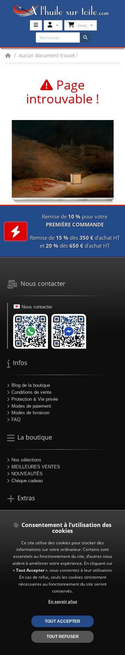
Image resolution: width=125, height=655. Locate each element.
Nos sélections (26, 459)
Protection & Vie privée (34, 399)
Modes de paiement (31, 406)
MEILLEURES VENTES (35, 466)
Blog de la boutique (30, 385)
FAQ (15, 419)
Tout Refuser (63, 636)
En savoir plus (62, 601)
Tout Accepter (62, 621)
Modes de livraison (30, 412)
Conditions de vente (31, 392)
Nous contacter (37, 306)
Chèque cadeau (27, 480)
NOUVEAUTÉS (27, 473)
